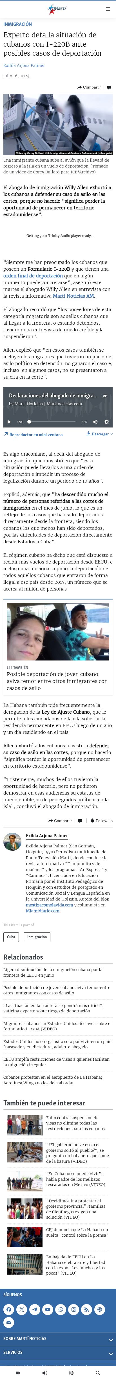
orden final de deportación (33, 276)
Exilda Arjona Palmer (24, 65)
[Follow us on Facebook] (8, 1309)
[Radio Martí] (44, 1373)
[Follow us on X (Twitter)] (21, 1309)
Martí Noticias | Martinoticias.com (48, 403)
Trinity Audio (59, 236)
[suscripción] (8, 1322)
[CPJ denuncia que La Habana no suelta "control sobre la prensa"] (25, 1237)
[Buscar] (98, 1373)
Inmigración (17, 25)
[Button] (89, 87)
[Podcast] (71, 1373)
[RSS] (86, 1309)
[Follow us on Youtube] (47, 1309)
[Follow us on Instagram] (73, 1309)
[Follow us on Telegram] (34, 1309)
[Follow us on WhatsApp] (60, 1309)
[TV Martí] (18, 1373)
